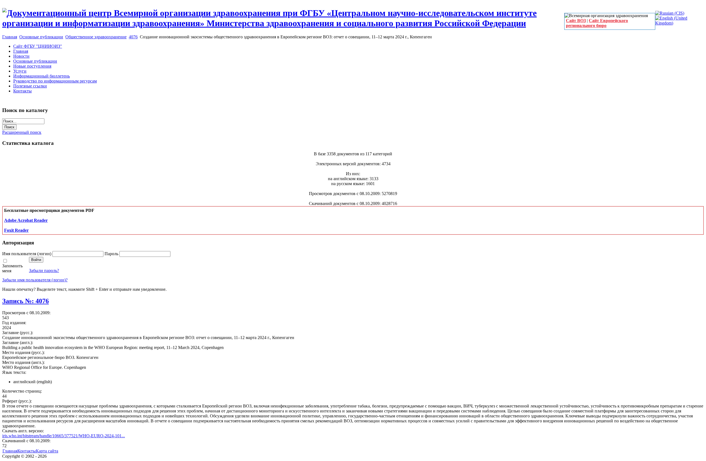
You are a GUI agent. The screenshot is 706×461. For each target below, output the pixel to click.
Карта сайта (47, 451)
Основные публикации (41, 36)
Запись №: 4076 (25, 301)
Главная (9, 36)
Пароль (112, 253)
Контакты (26, 451)
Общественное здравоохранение (96, 36)
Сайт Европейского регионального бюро (597, 23)
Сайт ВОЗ (576, 20)
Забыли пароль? (44, 270)
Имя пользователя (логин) (27, 253)
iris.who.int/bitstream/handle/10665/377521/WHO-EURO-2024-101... (63, 435)
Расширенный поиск (21, 132)
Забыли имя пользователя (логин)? (35, 280)
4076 (133, 36)
